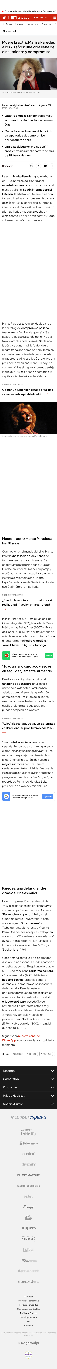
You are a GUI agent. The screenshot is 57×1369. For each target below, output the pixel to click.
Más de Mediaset (14, 1095)
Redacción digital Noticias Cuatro (18, 105)
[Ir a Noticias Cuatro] (20, 17)
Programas (10, 1087)
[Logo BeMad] (28, 1218)
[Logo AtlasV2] (28, 1260)
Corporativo (11, 1079)
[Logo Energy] (28, 1207)
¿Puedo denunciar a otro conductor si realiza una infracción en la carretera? (27, 602)
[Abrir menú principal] (54, 17)
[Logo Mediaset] (28, 1119)
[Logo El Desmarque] (28, 1175)
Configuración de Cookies (28, 1309)
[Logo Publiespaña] (28, 1271)
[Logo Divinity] (29, 1164)
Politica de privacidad (28, 1305)
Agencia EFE (45, 105)
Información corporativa (28, 1301)
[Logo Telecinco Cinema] (29, 1239)
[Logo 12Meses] (28, 1250)
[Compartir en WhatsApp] (31, 166)
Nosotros (9, 1070)
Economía (46, 24)
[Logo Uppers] (28, 1228)
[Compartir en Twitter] (38, 166)
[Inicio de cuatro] (4, 17)
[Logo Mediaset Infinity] (28, 1132)
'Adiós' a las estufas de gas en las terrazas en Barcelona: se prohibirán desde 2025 (28, 726)
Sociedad (9, 31)
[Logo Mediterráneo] (28, 1281)
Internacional (32, 24)
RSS (28, 1321)
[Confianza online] (28, 1357)
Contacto (28, 1325)
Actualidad (17, 1054)
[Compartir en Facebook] (52, 166)
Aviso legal (28, 1296)
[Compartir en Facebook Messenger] (45, 166)
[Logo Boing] (28, 1196)
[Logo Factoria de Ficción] (28, 1186)
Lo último (7, 24)
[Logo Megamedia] (30, 1343)
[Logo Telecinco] (28, 1143)
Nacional (19, 24)
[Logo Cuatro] (28, 1154)
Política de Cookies (28, 1313)
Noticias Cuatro (13, 1104)
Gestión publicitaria (28, 1317)
